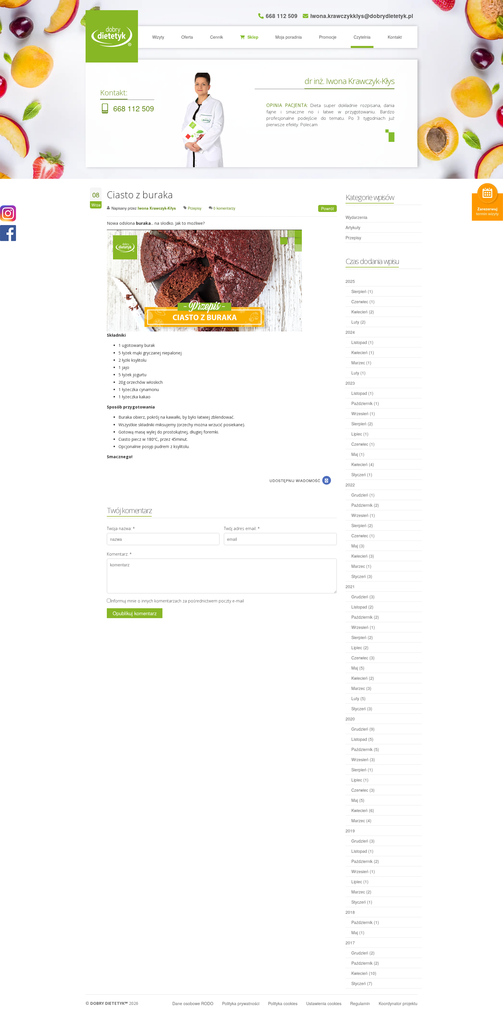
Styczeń (361, 474)
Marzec (361, 362)
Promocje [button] (327, 37)
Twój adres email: (242, 528)
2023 (350, 383)
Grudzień (363, 495)
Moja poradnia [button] (288, 37)
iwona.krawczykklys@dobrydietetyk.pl (361, 16)
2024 (350, 332)
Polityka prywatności (240, 1003)
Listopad (362, 342)
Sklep (252, 37)
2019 (350, 831)
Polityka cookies (282, 1003)
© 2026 (112, 1003)
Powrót (327, 208)
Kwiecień (362, 312)
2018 (350, 912)
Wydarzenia (356, 217)
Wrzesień (363, 413)
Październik (365, 403)
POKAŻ (8, 233)
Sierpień (362, 291)
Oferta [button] (187, 37)
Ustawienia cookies (323, 1003)
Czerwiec (363, 301)
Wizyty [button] (158, 37)
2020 (350, 719)
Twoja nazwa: (121, 528)
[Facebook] (326, 480)
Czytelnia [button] (362, 37)
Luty (358, 322)
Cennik (216, 37)
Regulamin (360, 1003)
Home (112, 36)
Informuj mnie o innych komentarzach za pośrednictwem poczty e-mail (177, 601)
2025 (350, 281)
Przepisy (353, 237)
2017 (350, 943)
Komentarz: (119, 554)
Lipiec (360, 434)
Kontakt (395, 37)
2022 (350, 485)
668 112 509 (281, 16)
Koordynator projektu (398, 1003)
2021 (350, 586)
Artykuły (353, 227)
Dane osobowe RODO (192, 1003)
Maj (357, 454)
